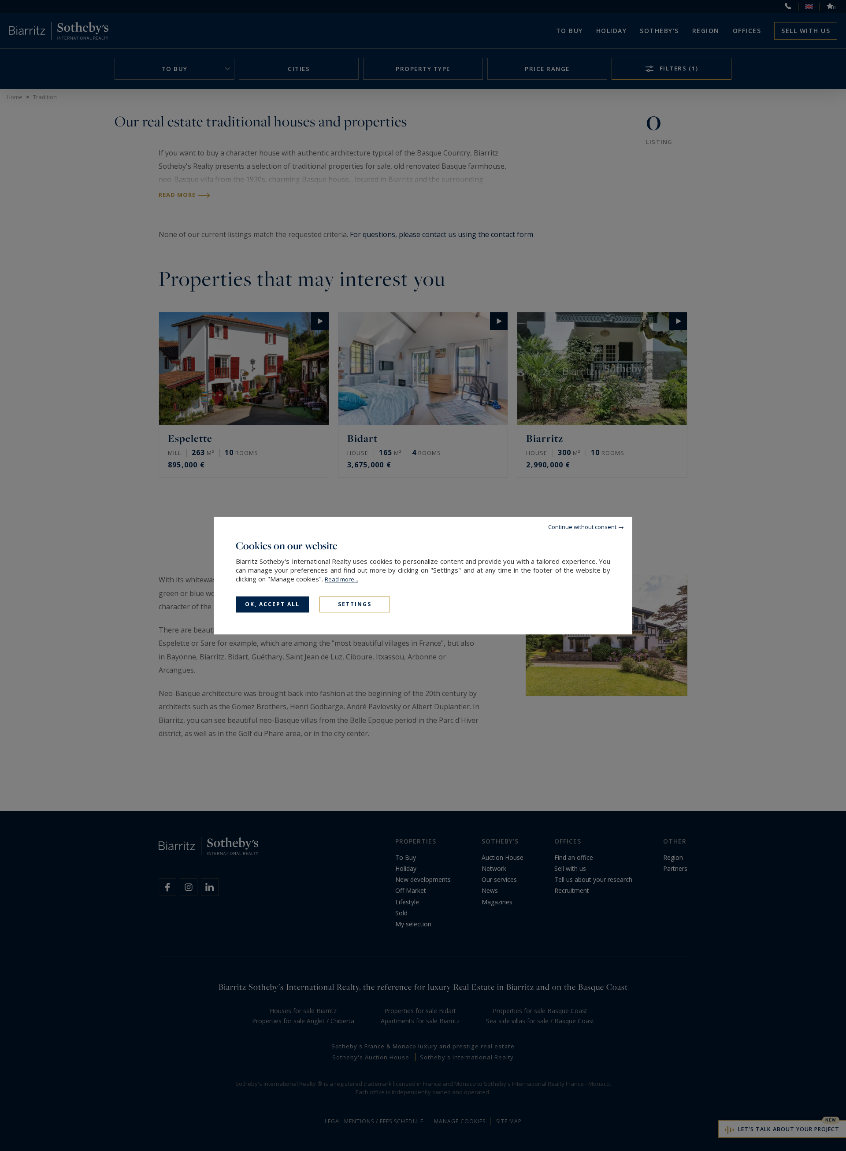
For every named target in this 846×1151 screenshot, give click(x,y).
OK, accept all (272, 604)
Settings (354, 604)
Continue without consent (582, 527)
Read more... (341, 579)
